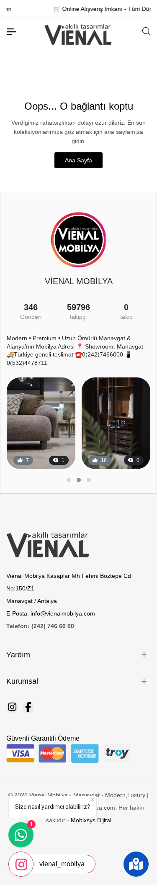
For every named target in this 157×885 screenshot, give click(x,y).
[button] (69, 480)
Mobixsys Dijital (91, 820)
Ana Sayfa (78, 160)
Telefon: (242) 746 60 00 (40, 626)
